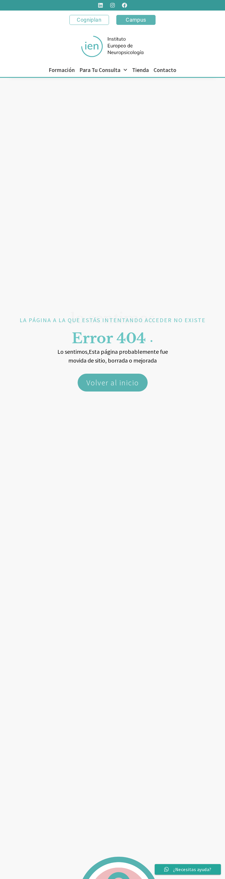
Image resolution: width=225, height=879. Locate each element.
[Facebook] (124, 5)
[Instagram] (112, 5)
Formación (62, 69)
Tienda (140, 69)
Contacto (165, 69)
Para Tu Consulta (99, 69)
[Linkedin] (100, 5)
